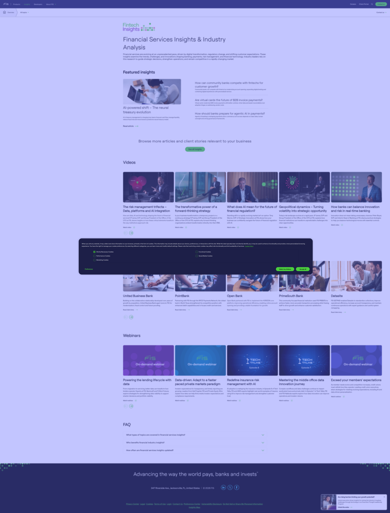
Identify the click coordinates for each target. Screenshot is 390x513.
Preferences (89, 269)
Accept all (303, 269)
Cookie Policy (249, 246)
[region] (196, 256)
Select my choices (285, 269)
